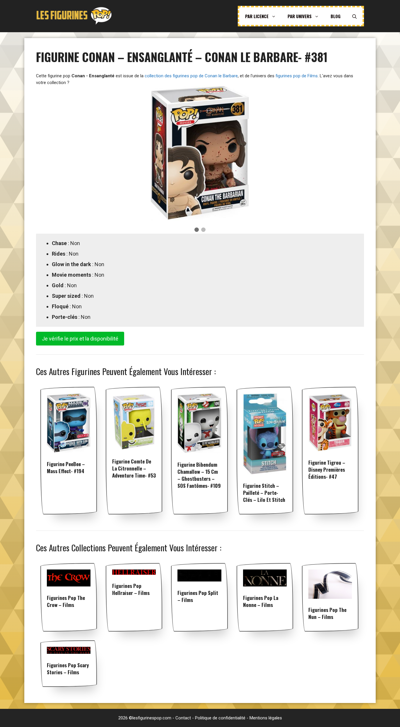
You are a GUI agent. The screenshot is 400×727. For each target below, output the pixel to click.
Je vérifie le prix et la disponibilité (80, 339)
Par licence (257, 16)
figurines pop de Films (297, 75)
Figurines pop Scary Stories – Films (68, 668)
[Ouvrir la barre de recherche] (354, 16)
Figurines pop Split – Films (197, 596)
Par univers (300, 16)
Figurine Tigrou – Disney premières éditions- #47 (326, 469)
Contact (183, 718)
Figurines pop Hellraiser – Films (131, 589)
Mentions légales (265, 718)
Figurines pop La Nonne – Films (260, 601)
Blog (336, 16)
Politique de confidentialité (220, 718)
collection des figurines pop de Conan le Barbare (191, 75)
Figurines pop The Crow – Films (66, 601)
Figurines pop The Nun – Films (327, 613)
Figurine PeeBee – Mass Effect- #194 (66, 467)
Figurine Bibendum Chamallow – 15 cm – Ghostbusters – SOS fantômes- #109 (199, 475)
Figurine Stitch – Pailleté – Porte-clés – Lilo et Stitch (264, 492)
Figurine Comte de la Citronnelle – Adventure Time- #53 (134, 468)
